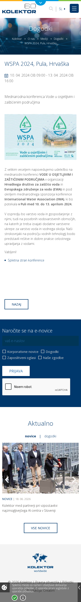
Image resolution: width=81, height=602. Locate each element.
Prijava (16, 371)
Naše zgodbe (53, 357)
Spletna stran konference (26, 260)
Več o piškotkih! (23, 598)
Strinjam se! (15, 598)
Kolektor (17, 39)
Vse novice (40, 528)
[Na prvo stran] (19, 8)
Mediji (44, 39)
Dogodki (58, 39)
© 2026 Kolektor (20, 582)
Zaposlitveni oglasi (21, 357)
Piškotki (67, 582)
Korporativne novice (22, 351)
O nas (31, 39)
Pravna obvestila (47, 582)
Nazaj (16, 304)
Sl (61, 9)
